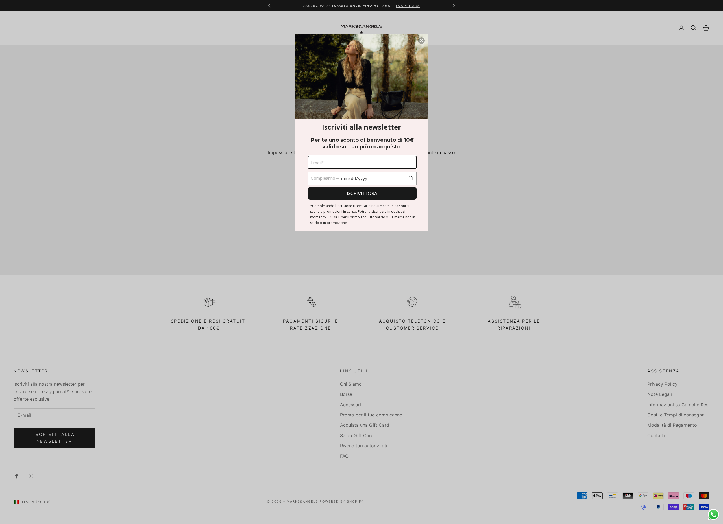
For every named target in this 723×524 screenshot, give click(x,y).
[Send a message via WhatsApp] (713, 514)
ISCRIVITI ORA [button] (362, 193)
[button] (421, 40)
